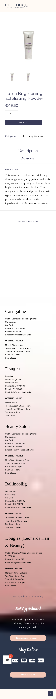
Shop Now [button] (26, 674)
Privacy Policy (19, 597)
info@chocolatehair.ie (21, 335)
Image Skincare (35, 136)
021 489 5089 (18, 386)
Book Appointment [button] (26, 638)
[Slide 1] (12, 77)
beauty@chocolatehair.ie (22, 450)
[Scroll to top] (50, 693)
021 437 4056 (18, 328)
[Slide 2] (28, 77)
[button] (49, 6)
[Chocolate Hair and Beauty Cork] (16, 6)
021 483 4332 (18, 443)
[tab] (28, 159)
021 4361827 (18, 559)
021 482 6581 (18, 501)
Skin (24, 136)
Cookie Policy (36, 597)
